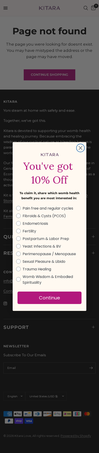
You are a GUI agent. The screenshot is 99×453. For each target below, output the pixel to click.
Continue (49, 298)
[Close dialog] (80, 148)
